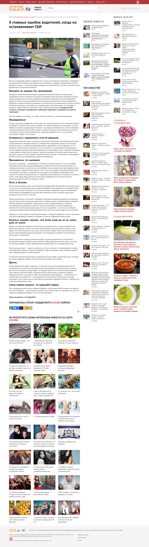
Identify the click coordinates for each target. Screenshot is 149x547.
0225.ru (11, 535)
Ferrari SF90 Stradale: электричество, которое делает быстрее (130, 81)
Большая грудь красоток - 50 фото (100, 171)
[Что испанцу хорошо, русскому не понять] (44, 482)
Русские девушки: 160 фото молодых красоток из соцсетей (100, 228)
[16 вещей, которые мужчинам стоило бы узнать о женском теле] (69, 457)
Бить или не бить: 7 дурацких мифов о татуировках (16, 393)
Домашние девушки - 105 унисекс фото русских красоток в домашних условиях (100, 208)
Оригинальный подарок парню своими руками (124, 210)
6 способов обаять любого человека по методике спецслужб (19, 444)
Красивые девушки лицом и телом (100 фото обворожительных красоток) (100, 115)
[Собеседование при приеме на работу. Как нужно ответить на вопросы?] (69, 406)
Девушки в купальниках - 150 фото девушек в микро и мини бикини (100, 94)
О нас (80, 540)
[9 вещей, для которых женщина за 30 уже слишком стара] (44, 356)
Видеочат (90, 2)
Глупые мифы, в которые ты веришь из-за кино (68, 493)
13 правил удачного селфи (44, 417)
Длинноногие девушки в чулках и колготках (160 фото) (99, 218)
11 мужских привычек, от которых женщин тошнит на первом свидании (20, 368)
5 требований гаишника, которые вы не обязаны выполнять (43, 343)
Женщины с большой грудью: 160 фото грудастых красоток (98, 317)
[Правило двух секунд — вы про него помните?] (20, 331)
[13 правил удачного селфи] (44, 406)
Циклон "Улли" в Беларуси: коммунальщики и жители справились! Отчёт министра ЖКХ (131, 24)
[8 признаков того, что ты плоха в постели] (20, 406)
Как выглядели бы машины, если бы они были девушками (68, 520)
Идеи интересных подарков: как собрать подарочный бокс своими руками (126, 180)
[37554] (127, 263)
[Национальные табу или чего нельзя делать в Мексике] (20, 507)
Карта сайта (82, 538)
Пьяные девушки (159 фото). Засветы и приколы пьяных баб (100, 197)
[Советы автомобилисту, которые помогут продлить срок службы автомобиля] (44, 381)
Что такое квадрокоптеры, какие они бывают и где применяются (131, 60)
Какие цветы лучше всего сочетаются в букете (125, 150)
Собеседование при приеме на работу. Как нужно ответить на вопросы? (69, 419)
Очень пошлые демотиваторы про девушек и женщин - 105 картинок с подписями (100, 104)
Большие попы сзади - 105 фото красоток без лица (100, 246)
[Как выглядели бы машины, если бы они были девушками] (69, 507)
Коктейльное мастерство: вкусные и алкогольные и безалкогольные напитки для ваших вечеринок (127, 245)
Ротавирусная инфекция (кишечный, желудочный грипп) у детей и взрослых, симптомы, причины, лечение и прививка (100, 294)
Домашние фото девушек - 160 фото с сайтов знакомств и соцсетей (100, 188)
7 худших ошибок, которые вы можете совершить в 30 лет (44, 520)
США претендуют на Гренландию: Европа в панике (129, 36)
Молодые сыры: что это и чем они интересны (100, 54)
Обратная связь (83, 535)
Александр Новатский (29, 33)
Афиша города (31, 2)
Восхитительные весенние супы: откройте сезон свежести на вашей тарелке (126, 309)
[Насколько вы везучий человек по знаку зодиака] (69, 331)
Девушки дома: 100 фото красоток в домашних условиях (100, 264)
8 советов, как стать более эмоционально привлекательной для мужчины (43, 470)
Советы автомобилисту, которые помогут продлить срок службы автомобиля (44, 393)
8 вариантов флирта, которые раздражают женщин (66, 368)
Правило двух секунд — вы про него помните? (19, 342)
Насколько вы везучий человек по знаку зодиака (68, 342)
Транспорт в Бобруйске (78, 2)
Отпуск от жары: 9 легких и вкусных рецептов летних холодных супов (126, 278)
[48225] (127, 166)
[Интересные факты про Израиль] (69, 432)
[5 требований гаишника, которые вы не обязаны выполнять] (44, 331)
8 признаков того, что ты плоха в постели (18, 418)
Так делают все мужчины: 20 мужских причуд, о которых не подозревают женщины (44, 444)
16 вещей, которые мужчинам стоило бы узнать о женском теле (68, 469)
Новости (21, 2)
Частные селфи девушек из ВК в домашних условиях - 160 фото (100, 255)
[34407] (127, 197)
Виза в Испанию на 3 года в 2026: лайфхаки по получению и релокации (131, 91)
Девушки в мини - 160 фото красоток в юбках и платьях (100, 179)
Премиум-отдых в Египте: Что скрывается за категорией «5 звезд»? (130, 110)
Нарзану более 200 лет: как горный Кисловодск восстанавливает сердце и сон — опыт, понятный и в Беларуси (100, 64)
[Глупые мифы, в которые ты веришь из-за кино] (69, 482)
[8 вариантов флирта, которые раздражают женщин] (69, 356)
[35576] (127, 137)
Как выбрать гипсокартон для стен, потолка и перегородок (100, 46)
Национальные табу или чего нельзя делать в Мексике (18, 520)
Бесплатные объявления (46, 2)
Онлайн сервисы (62, 2)
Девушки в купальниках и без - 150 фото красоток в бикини (100, 237)
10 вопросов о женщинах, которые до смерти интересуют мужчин (19, 469)
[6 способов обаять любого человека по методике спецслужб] (20, 432)
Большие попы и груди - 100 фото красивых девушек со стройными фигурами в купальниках (99, 306)
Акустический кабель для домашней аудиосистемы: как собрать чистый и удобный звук (131, 71)
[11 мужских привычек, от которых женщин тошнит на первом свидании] (20, 356)
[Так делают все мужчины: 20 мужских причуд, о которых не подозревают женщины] (44, 432)
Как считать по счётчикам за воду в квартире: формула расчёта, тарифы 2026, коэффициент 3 (100, 76)
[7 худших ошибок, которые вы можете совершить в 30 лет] (44, 507)
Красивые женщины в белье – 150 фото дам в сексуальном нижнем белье (100, 162)
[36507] (127, 295)
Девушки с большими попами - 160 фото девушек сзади (100, 145)
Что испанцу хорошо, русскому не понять (42, 493)
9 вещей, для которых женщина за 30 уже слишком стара (42, 368)
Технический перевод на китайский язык (100, 27)
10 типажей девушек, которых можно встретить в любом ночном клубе (19, 494)
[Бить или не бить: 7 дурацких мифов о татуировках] (20, 381)
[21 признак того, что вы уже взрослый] (69, 381)
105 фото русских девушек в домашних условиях (100, 154)
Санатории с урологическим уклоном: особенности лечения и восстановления (100, 36)
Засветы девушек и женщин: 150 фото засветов (97, 135)
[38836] (127, 230)
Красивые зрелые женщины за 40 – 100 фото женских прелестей (100, 126)
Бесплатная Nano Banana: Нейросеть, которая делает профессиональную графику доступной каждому (130, 48)
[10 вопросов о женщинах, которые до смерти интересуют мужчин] (20, 457)
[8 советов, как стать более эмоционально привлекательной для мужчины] (44, 457)
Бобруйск (13, 2)
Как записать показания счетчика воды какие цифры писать (130, 100)
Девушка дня (100, 2)
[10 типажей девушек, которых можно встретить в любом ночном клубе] (20, 482)
